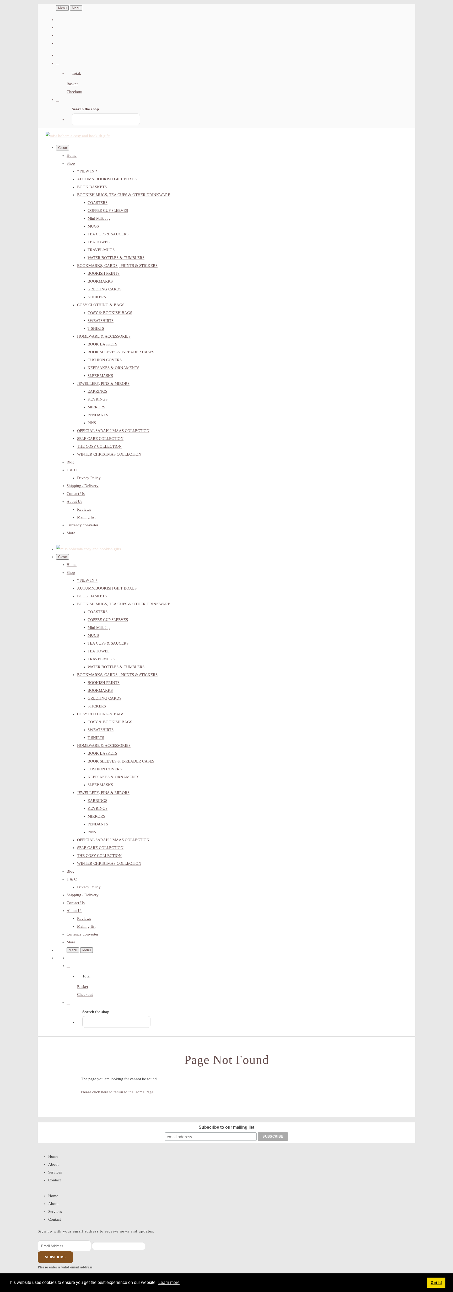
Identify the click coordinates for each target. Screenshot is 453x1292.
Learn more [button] (169, 1282)
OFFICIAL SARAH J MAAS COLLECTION (113, 431)
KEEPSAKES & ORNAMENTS (113, 368)
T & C (72, 470)
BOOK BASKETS (92, 187)
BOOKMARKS (100, 281)
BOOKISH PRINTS (104, 273)
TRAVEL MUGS (101, 250)
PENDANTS (98, 415)
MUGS (93, 226)
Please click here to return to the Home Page (117, 1092)
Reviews (84, 509)
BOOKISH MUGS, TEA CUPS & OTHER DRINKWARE (123, 195)
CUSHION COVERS (105, 360)
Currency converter (82, 525)
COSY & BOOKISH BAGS (110, 313)
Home (72, 155)
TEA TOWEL (99, 242)
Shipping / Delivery (83, 486)
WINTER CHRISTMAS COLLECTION (109, 454)
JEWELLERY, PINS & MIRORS (103, 383)
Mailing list (86, 517)
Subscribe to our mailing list (226, 1127)
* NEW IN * (87, 171)
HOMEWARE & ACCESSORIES (104, 336)
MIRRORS (96, 407)
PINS (92, 423)
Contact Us (76, 493)
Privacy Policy (89, 478)
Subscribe (55, 1257)
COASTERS (97, 203)
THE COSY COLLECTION (99, 446)
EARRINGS (97, 391)
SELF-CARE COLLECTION (100, 438)
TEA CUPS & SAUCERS (108, 234)
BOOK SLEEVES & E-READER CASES (121, 352)
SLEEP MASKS (100, 376)
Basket (72, 84)
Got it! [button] (436, 1282)
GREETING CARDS (104, 289)
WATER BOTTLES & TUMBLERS (116, 258)
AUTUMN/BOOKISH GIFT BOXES (107, 179)
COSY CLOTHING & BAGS (100, 305)
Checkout (74, 92)
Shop (71, 163)
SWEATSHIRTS (101, 320)
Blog (70, 462)
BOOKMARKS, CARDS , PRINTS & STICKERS (117, 265)
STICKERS (97, 297)
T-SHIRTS (96, 328)
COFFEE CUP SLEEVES (108, 210)
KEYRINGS (97, 399)
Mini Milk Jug (99, 218)
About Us (74, 501)
